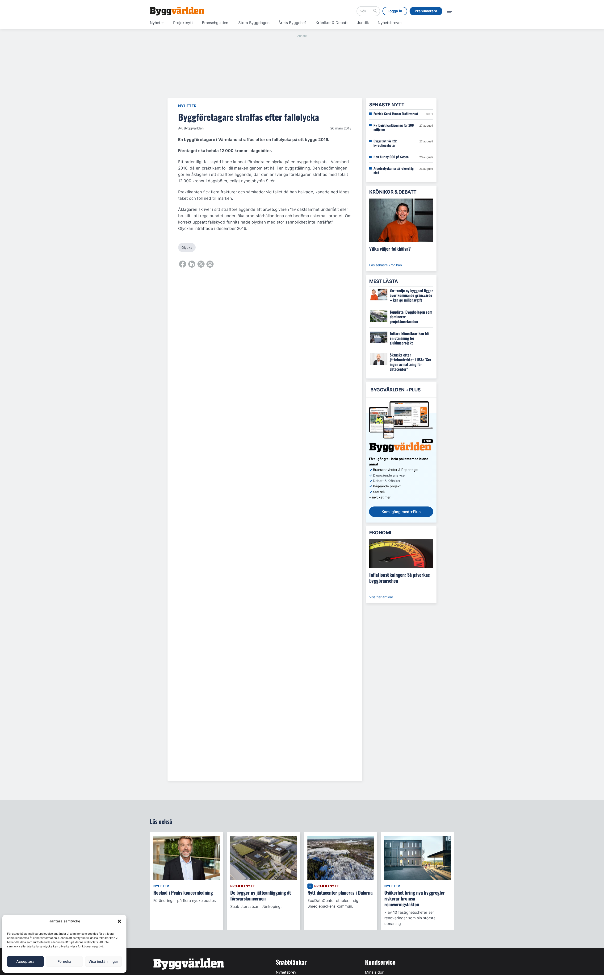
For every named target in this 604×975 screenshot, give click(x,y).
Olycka (186, 247)
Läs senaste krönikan (385, 265)
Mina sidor (374, 972)
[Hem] (177, 11)
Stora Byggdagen (253, 22)
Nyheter (157, 22)
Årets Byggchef (292, 22)
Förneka (64, 961)
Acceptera (25, 961)
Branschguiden (215, 22)
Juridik (363, 22)
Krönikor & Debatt (332, 22)
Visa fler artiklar (381, 597)
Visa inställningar (103, 961)
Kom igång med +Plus (401, 511)
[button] (119, 921)
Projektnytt (183, 22)
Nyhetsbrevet (390, 22)
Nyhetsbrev (286, 972)
